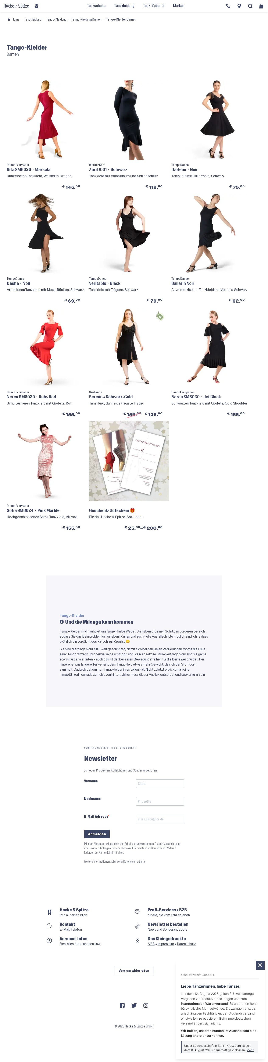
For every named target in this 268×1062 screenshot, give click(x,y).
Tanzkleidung (32, 19)
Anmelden (97, 834)
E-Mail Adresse (96, 816)
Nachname (92, 799)
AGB (151, 944)
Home (15, 19)
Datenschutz (186, 944)
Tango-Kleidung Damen (86, 19)
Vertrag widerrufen (134, 970)
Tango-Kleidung (56, 19)
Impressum (166, 944)
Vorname (91, 781)
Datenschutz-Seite (134, 861)
